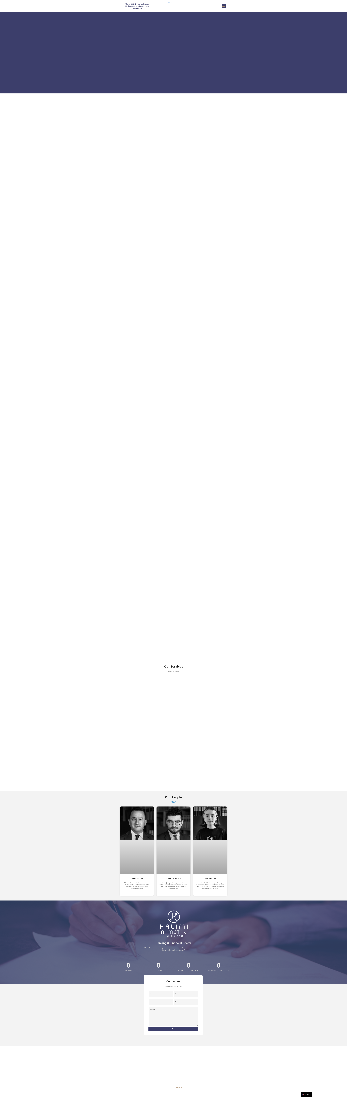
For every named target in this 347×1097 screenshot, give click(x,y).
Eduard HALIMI (136, 878)
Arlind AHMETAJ (173, 878)
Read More (137, 893)
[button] (224, 6)
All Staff (173, 802)
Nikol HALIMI (210, 878)
